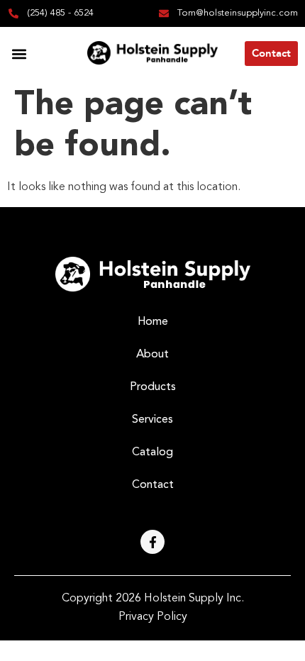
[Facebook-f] (152, 542)
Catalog (152, 452)
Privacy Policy (152, 617)
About (152, 354)
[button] (18, 53)
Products (153, 387)
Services (152, 420)
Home (153, 322)
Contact (153, 485)
